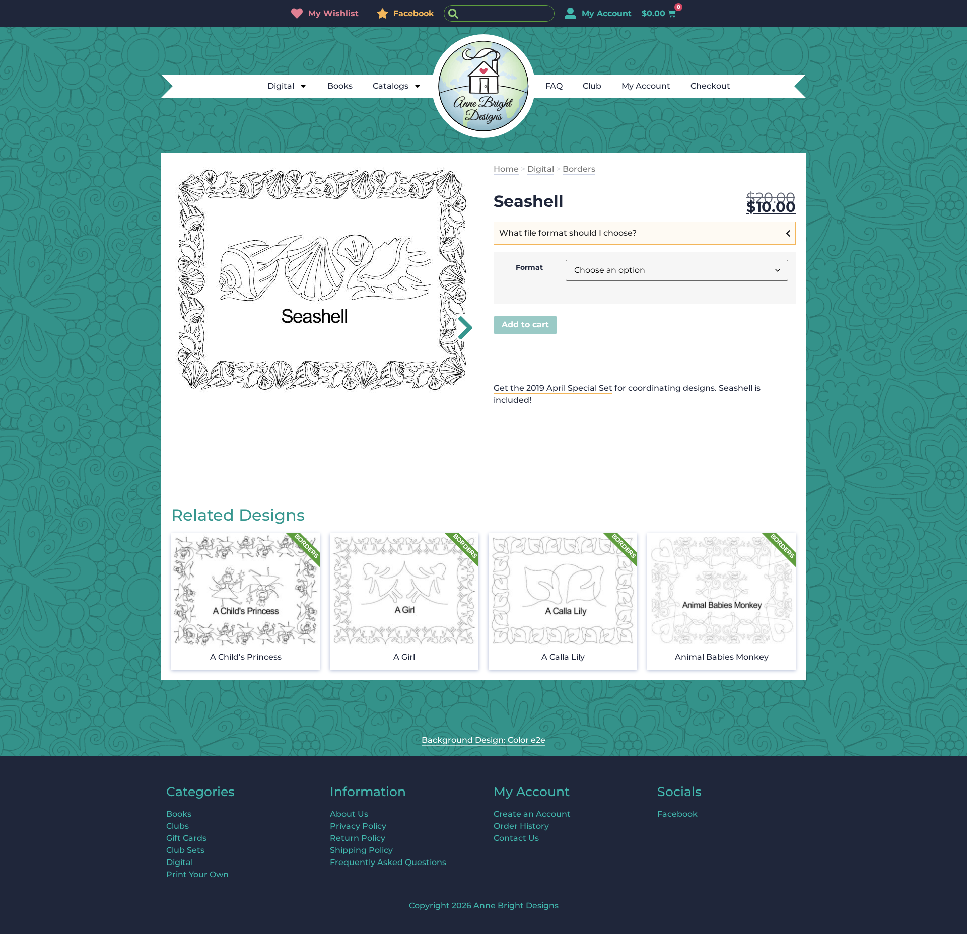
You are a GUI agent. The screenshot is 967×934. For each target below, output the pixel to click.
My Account (645, 86)
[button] (459, 327)
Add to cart (525, 324)
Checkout (710, 86)
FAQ (554, 86)
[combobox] (499, 13)
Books (340, 86)
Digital (280, 86)
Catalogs (390, 86)
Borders (579, 169)
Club (592, 86)
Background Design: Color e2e (483, 740)
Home (506, 169)
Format (529, 267)
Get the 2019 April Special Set (553, 388)
